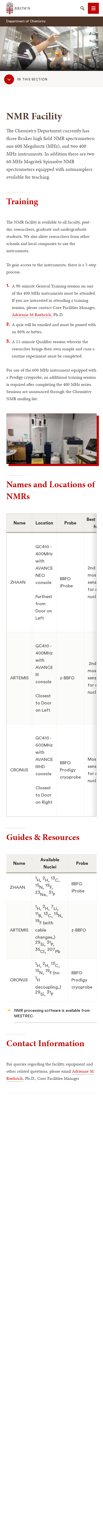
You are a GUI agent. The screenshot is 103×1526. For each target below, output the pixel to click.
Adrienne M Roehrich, (32, 314)
